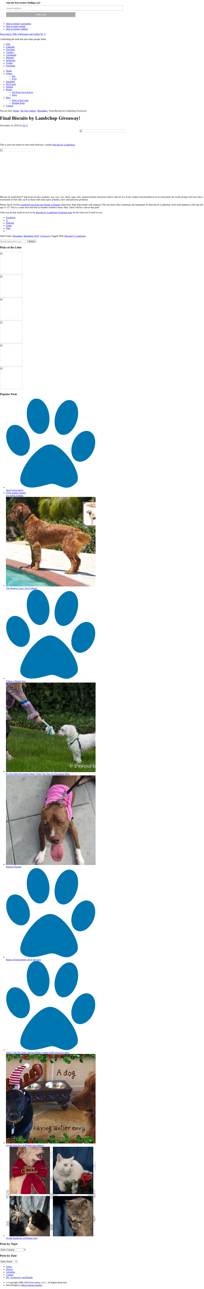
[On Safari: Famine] (16, 493)
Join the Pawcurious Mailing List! (23, 2)
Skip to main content (15, 26)
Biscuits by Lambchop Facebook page (54, 212)
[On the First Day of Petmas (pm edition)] (51, 1142)
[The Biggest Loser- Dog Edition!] (51, 585)
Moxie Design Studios (31, 1285)
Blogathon (17, 236)
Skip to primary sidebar (17, 29)
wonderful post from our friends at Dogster (40, 204)
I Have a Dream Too (15, 681)
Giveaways (45, 236)
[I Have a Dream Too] (51, 678)
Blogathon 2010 (31, 236)
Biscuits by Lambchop (75, 236)
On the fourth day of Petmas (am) (21, 1238)
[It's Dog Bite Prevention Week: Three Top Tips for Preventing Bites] (51, 771)
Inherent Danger (13, 867)
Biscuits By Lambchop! (64, 144)
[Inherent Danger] (51, 864)
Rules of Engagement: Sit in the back (23, 959)
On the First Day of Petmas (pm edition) (25, 1145)
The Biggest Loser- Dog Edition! (21, 588)
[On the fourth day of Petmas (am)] (51, 1235)
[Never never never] (51, 487)
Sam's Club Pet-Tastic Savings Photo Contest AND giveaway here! (37, 1052)
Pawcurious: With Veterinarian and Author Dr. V (23, 34)
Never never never (14, 490)
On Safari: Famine (14, 495)
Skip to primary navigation (18, 23)
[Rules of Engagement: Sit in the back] (51, 957)
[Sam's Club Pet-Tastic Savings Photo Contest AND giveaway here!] (51, 1050)
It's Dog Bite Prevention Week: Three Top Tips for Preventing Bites (38, 774)
